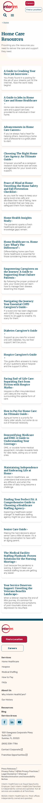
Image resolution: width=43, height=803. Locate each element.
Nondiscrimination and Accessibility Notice (18, 777)
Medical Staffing (10, 672)
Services (6, 657)
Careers (12, 648)
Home (6, 22)
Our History (7, 699)
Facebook (4, 724)
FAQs (4, 682)
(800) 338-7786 (10, 743)
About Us (6, 690)
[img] (10, 6)
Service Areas (9, 715)
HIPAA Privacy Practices (27, 771)
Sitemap (23, 774)
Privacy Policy (7, 771)
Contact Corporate (10, 749)
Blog (3, 711)
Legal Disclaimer (9, 774)
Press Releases (8, 768)
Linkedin (12, 724)
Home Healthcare (10, 661)
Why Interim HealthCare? (14, 694)
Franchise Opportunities (13, 755)
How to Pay (7, 677)
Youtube (19, 724)
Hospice (6, 666)
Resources (7, 707)
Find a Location (14, 639)
